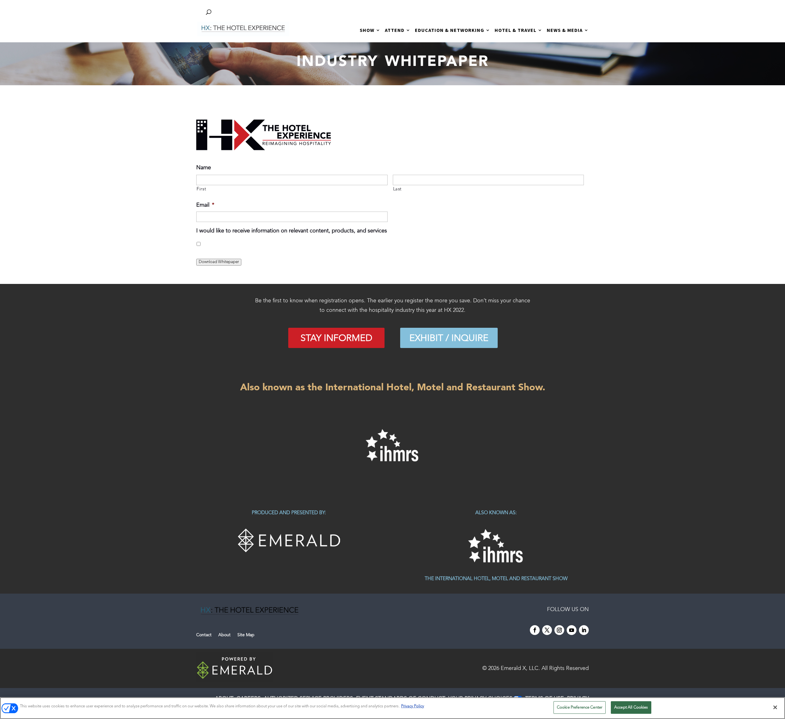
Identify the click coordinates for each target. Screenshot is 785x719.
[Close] (775, 707)
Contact (204, 635)
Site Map (246, 635)
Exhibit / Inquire (448, 338)
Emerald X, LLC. (520, 668)
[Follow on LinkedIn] (584, 630)
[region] (392, 445)
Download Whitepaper (219, 262)
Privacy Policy (412, 706)
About (224, 635)
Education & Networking (449, 30)
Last (397, 189)
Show (367, 30)
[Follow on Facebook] (535, 630)
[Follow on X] (547, 630)
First (201, 189)
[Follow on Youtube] (571, 630)
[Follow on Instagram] (559, 630)
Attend (394, 30)
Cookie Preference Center (579, 707)
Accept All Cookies (631, 707)
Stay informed (336, 338)
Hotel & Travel (515, 30)
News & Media (565, 30)
